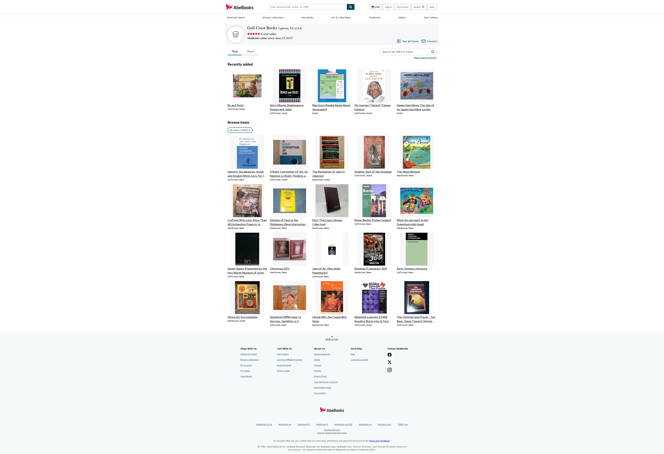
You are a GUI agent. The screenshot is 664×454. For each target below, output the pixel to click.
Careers (317, 365)
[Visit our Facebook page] (390, 355)
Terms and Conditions (379, 440)
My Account (402, 7)
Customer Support (359, 359)
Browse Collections (273, 17)
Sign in (388, 7)
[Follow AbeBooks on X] (390, 362)
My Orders (245, 370)
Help (432, 7)
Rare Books (308, 17)
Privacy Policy (320, 376)
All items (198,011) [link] (240, 130)
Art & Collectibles (341, 17)
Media (317, 359)
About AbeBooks (322, 354)
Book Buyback (284, 365)
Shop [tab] (235, 51)
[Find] (350, 7)
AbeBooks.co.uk (264, 424)
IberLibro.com (384, 424)
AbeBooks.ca (365, 424)
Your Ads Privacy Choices (326, 382)
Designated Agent (322, 387)
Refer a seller (283, 370)
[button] (432, 51)
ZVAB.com (403, 424)
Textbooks (375, 17)
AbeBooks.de (284, 424)
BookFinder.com (332, 431)
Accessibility (320, 393)
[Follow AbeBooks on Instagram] (390, 370)
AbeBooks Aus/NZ (343, 424)
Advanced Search (236, 17)
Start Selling (430, 17)
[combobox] (307, 7)
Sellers (402, 17)
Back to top (332, 339)
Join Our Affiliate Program (289, 359)
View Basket (246, 376)
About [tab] (251, 51)
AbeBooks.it (322, 424)
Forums (317, 370)
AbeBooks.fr (304, 424)
